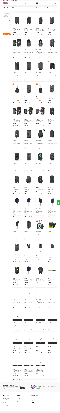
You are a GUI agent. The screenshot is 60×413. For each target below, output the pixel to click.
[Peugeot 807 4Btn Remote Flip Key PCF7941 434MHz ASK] (17, 247)
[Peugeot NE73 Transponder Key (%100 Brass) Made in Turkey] (52, 247)
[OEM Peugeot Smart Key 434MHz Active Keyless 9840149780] (17, 179)
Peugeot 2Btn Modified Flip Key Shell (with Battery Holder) (16, 53)
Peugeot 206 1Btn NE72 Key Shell (17, 212)
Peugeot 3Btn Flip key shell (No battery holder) (28, 143)
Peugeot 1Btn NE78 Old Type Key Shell (40, 212)
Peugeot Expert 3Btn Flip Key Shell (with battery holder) (40, 30)
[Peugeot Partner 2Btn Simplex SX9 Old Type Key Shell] (17, 224)
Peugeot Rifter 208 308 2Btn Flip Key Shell (28, 30)
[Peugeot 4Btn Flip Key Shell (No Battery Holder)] (29, 156)
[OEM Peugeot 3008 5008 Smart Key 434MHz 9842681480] (29, 179)
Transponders (38, 7)
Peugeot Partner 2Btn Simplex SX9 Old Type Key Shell (17, 234)
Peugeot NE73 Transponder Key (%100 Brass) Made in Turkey (52, 257)
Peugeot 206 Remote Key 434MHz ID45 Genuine (40, 348)
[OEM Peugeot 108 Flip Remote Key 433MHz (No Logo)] (17, 270)
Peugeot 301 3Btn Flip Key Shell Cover (16, 143)
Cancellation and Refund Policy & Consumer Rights (8, 399)
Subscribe (22, 388)
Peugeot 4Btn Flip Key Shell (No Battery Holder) (28, 166)
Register (18, 401)
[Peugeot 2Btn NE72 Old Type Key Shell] (52, 202)
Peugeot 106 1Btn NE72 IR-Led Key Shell (28, 212)
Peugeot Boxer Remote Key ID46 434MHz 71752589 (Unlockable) (28, 234)
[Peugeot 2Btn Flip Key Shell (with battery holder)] (52, 88)
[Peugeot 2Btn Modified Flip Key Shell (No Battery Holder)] (17, 111)
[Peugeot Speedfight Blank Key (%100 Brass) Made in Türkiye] (17, 293)
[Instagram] (34, 388)
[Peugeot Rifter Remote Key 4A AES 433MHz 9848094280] (52, 43)
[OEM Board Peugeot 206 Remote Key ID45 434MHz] (29, 270)
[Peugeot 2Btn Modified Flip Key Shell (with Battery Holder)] (17, 43)
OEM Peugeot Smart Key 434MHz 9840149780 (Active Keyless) (40, 166)
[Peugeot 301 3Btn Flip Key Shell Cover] (17, 134)
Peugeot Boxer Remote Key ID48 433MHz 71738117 (40, 75)
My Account (18, 398)
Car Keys (5, 17)
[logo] (5, 3)
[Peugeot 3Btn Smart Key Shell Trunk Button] (52, 134)
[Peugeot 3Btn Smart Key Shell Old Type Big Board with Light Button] (40, 43)
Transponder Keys (27, 7)
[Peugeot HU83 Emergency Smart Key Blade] (52, 293)
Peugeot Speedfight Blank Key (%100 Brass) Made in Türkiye (16, 303)
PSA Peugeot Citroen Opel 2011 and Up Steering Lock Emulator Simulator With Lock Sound (52, 234)
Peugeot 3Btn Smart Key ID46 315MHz (28, 325)
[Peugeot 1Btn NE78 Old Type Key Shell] (40, 202)
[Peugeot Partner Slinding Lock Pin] (52, 270)
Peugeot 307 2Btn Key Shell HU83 (17, 98)
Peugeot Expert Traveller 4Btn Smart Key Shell (40, 143)
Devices (48, 7)
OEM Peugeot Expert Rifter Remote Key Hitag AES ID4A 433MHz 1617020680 (17, 348)
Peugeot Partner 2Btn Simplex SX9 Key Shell (52, 75)
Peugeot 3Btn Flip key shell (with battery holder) (28, 98)
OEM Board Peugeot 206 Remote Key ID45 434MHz (28, 280)
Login (17, 399)
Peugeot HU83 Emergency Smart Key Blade (52, 303)
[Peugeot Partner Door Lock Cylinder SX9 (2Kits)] (40, 293)
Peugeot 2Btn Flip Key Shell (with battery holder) (52, 98)
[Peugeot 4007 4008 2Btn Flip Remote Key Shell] (17, 156)
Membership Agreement (6, 400)
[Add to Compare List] (18, 34)
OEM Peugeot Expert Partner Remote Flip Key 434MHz (40, 325)
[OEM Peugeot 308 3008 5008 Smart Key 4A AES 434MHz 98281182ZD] (40, 179)
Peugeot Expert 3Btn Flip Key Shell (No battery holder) (52, 30)
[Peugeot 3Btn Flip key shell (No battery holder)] (29, 134)
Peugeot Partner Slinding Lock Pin (51, 280)
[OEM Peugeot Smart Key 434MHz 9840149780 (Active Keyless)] (40, 156)
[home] (4, 6)
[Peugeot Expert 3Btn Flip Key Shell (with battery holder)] (40, 20)
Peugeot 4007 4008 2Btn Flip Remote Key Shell (17, 166)
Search (37, 3)
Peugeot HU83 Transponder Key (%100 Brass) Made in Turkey (28, 257)
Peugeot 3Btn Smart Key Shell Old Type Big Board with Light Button (40, 53)
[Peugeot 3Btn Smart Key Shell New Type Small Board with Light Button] (29, 43)
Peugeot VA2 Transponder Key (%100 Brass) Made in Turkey (40, 257)
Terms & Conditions (6, 405)
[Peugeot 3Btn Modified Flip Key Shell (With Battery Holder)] (40, 111)
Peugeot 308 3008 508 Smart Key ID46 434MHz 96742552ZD (52, 166)
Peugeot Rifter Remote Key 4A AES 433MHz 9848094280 (52, 53)
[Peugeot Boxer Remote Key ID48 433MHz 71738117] (40, 65)
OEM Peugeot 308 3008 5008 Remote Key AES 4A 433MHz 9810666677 (28, 371)
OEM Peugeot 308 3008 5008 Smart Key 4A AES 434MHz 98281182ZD (40, 189)
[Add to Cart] (13, 34)
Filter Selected (6, 34)
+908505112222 (33, 403)
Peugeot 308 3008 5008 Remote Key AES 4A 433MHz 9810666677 (40, 280)
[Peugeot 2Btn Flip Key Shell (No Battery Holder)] (17, 65)
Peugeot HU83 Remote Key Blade (28, 303)
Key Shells (22, 7)
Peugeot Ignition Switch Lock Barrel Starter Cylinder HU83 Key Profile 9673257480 (40, 371)
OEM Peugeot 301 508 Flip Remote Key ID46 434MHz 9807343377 (16, 325)
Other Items (33, 7)
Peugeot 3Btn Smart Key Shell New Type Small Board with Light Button (28, 53)
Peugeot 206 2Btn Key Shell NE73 (40, 98)
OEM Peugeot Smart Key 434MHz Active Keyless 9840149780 (16, 189)
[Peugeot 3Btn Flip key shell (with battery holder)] (29, 88)
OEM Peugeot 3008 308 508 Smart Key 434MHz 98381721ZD (52, 189)
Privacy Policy (5, 402)
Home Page (5, 9)
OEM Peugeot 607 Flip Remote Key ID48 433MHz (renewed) (52, 325)
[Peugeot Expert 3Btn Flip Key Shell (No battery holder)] (52, 20)
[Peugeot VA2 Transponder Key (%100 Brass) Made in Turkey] (40, 247)
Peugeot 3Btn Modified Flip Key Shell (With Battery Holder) (40, 121)
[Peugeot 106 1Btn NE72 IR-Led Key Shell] (29, 202)
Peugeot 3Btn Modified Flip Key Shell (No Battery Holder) (28, 121)
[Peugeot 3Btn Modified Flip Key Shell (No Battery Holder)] (29, 111)
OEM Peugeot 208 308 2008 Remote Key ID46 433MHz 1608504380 (17, 371)
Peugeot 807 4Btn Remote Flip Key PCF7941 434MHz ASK (17, 257)
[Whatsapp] (39, 388)
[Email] (37, 388)
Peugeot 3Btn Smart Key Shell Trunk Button (52, 143)
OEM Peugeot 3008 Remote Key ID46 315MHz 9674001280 (52, 348)
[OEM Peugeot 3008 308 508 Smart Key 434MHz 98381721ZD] (52, 179)
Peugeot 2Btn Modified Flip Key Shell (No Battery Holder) (17, 121)
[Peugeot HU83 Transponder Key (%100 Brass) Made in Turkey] (29, 247)
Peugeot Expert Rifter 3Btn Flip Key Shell (17, 30)
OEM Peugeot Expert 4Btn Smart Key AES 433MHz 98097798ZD (28, 348)
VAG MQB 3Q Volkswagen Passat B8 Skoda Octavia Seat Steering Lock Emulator (40, 234)
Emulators (44, 7)
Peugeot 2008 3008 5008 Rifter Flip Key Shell (51, 121)
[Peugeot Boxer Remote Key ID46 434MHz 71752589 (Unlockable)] (29, 224)
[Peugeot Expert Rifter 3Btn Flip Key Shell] (17, 20)
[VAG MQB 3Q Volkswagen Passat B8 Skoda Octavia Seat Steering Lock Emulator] (40, 224)
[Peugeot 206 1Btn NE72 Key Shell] (17, 202)
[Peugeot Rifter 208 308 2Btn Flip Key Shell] (29, 20)
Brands (13, 7)
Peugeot (14, 28)
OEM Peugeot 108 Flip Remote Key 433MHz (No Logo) (17, 280)
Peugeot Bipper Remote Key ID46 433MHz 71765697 (28, 75)
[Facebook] (32, 388)
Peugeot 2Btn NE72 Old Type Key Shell (52, 212)
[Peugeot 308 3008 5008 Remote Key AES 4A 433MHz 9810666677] (40, 270)
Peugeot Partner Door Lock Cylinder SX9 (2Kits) (40, 303)
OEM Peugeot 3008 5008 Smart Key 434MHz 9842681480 (28, 189)
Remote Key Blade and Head (7, 20)
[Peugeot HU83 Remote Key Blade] (29, 293)
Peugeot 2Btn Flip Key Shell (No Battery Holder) (17, 75)
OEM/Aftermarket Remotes (7, 13)
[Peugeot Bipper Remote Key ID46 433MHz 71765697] (29, 65)
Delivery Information (6, 403)
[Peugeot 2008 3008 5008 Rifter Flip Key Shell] (52, 111)
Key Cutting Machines (54, 7)
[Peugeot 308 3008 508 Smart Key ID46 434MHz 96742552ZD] (52, 156)
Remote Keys (17, 7)
